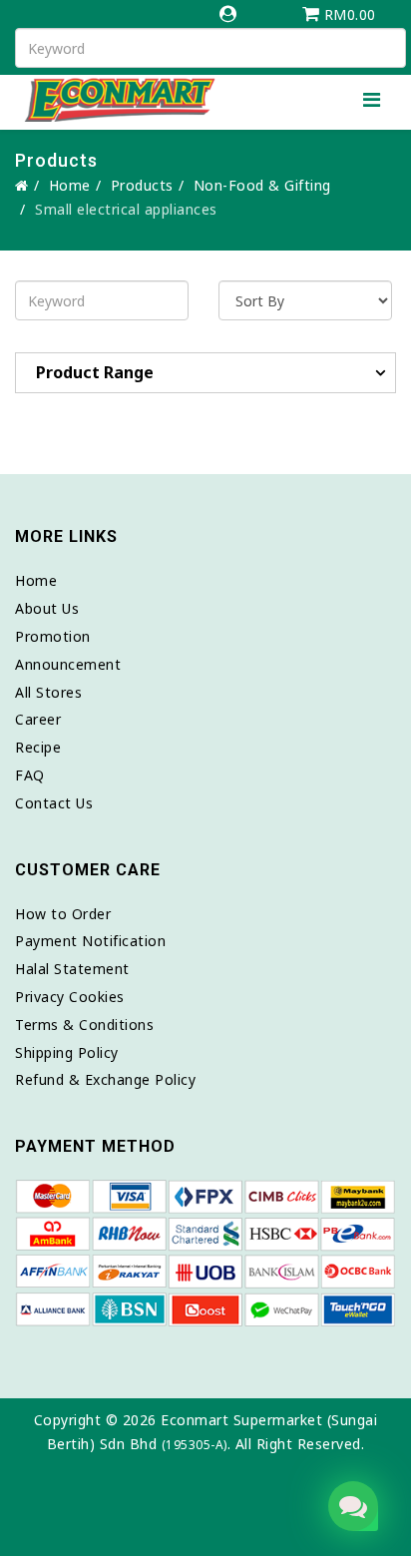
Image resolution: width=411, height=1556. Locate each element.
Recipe (38, 747)
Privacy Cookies (70, 996)
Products (142, 185)
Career (38, 719)
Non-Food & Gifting (262, 185)
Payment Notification (90, 940)
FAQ (30, 775)
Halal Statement (72, 968)
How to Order (63, 913)
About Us (47, 608)
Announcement (68, 664)
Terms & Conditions (84, 1024)
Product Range (95, 372)
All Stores (48, 692)
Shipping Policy (67, 1052)
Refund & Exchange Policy (105, 1079)
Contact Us (54, 802)
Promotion (53, 636)
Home (70, 185)
